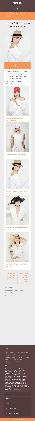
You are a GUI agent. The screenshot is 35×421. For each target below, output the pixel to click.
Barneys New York (15, 373)
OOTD (15, 374)
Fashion (16, 290)
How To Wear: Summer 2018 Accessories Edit (11, 276)
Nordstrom (21, 368)
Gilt (11, 380)
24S (15, 385)
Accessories (10, 290)
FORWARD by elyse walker (11, 377)
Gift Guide (29, 15)
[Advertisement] (17, 324)
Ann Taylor (26, 386)
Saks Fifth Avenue (20, 371)
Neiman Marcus (11, 293)
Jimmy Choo (24, 382)
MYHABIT (13, 370)
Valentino (7, 380)
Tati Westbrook (18, 383)
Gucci (22, 388)
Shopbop (7, 368)
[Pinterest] (16, 13)
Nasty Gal (16, 380)
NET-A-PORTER (21, 370)
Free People (20, 385)
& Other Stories (17, 376)
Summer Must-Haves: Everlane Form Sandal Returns (24, 277)
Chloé (21, 386)
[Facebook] (10, 13)
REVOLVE (7, 370)
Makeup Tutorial (20, 15)
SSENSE (17, 382)
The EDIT (23, 373)
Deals (13, 15)
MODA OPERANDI (9, 382)
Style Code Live (9, 374)
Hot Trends (17, 18)
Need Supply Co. (9, 388)
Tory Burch (17, 388)
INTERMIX (16, 386)
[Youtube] (24, 13)
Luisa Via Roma (9, 376)
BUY (17, 66)
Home (4, 15)
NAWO (17, 2)
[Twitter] (21, 13)
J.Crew (23, 379)
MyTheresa (22, 377)
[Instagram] (13, 13)
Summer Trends (9, 385)
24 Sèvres (20, 374)
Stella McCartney (9, 383)
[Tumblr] (19, 13)
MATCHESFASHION (10, 371)
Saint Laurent (8, 389)
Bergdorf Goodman (16, 379)
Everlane (25, 376)
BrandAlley (7, 379)
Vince (24, 383)
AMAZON (7, 373)
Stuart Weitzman (17, 389)
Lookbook (9, 403)
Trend (8, 15)
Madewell (26, 385)
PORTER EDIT (8, 386)
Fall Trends (22, 380)
